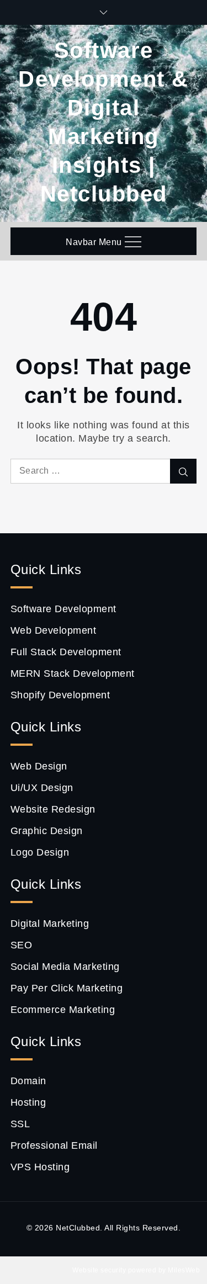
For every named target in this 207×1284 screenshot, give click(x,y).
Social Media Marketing (65, 966)
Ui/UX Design (41, 787)
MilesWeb (184, 1270)
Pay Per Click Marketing (66, 988)
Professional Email (54, 1145)
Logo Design (40, 852)
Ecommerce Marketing (62, 1009)
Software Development (63, 608)
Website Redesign (52, 809)
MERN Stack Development (72, 673)
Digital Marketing (49, 923)
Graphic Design (46, 830)
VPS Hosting (40, 1166)
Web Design (38, 766)
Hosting (28, 1102)
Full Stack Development (65, 651)
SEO (21, 945)
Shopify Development (60, 695)
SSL (20, 1123)
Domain (28, 1080)
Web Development (53, 630)
